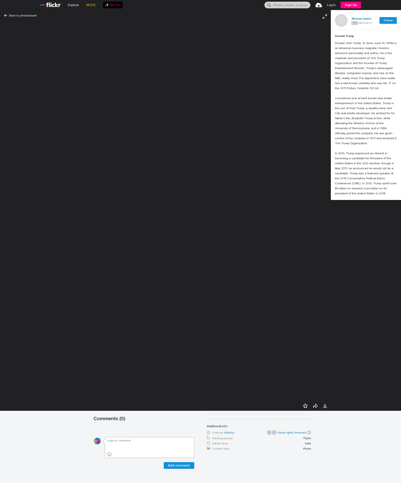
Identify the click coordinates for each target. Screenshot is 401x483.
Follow (388, 20)
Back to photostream (23, 15)
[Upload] (318, 5)
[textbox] (292, 5)
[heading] (50, 5)
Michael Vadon (361, 18)
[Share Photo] (315, 406)
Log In (331, 5)
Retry (152, 415)
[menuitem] (113, 5)
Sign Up (351, 5)
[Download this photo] (325, 405)
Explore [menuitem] (73, 5)
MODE (91, 5)
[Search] (268, 5)
